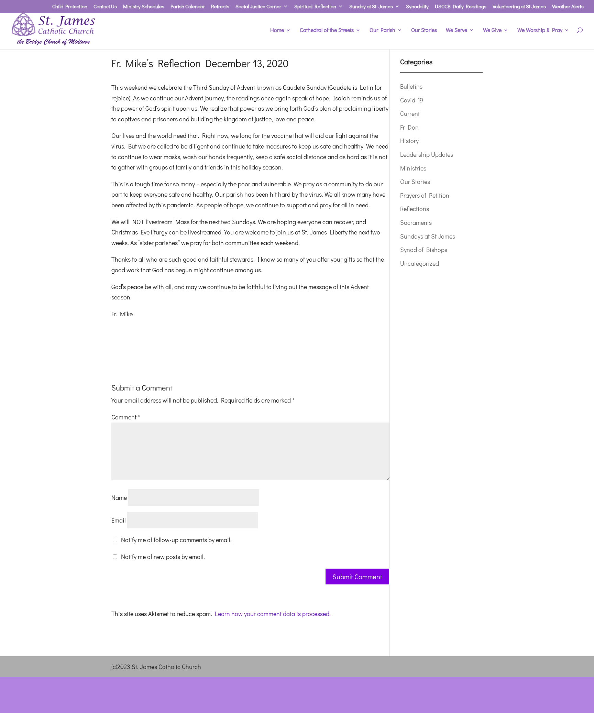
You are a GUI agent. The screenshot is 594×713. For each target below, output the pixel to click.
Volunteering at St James (519, 7)
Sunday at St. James (371, 7)
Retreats (220, 7)
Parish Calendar (187, 7)
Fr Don (409, 127)
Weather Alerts (568, 7)
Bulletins (411, 86)
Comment (125, 417)
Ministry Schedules (143, 7)
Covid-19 (411, 100)
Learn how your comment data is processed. (273, 614)
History (409, 140)
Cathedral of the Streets (327, 30)
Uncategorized (419, 263)
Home (277, 30)
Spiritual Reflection (315, 7)
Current (410, 113)
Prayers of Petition (424, 195)
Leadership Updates (426, 154)
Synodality (417, 7)
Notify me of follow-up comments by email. (176, 540)
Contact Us (105, 7)
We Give (492, 30)
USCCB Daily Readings (460, 7)
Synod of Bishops (423, 249)
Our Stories (424, 30)
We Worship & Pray (539, 30)
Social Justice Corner (258, 7)
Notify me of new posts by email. (163, 556)
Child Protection (69, 7)
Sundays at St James (427, 236)
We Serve (456, 30)
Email (118, 520)
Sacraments (416, 222)
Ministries (413, 168)
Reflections (414, 209)
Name (119, 497)
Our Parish (382, 30)
